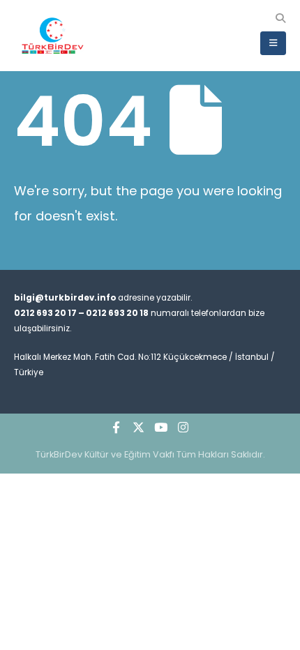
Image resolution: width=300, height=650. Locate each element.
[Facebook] (116, 427)
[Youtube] (161, 427)
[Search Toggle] (280, 18)
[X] (139, 427)
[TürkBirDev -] (52, 35)
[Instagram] (183, 427)
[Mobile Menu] (273, 43)
